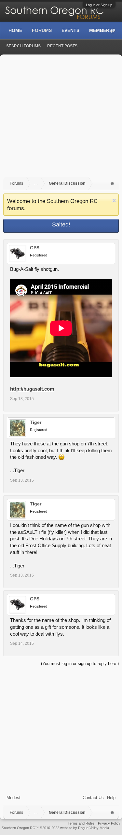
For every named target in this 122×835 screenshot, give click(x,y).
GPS (34, 247)
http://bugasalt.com (32, 389)
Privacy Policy (109, 823)
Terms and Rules (81, 823)
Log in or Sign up (99, 5)
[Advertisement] (61, 119)
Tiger (35, 422)
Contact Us (93, 797)
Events (70, 30)
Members (100, 30)
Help (111, 797)
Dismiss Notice (114, 200)
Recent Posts (62, 46)
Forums (42, 30)
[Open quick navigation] (112, 183)
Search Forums (23, 46)
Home (15, 30)
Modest (13, 797)
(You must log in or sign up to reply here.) (80, 663)
